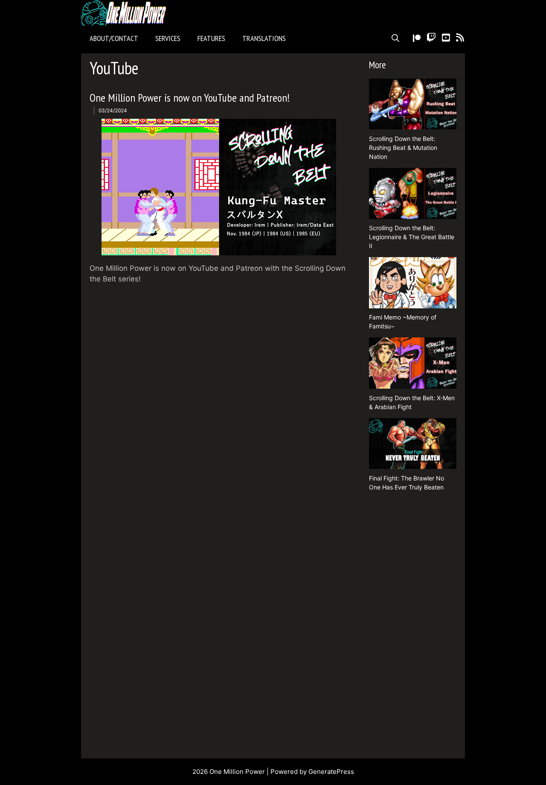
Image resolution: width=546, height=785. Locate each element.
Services (167, 38)
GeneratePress (331, 771)
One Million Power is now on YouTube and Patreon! (190, 98)
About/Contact (114, 38)
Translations (264, 38)
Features (211, 38)
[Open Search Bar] (395, 38)
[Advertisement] (412, 626)
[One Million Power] (126, 13)
